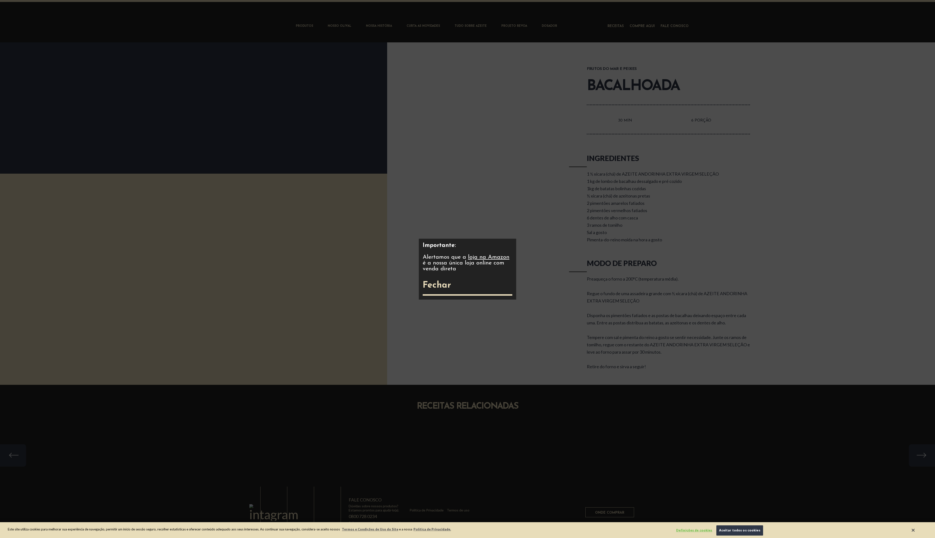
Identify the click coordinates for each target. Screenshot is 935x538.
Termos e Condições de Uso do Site (370, 529)
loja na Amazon (488, 257)
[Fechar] (913, 530)
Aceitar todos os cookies (739, 530)
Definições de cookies (694, 530)
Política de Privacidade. (432, 529)
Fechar (437, 285)
